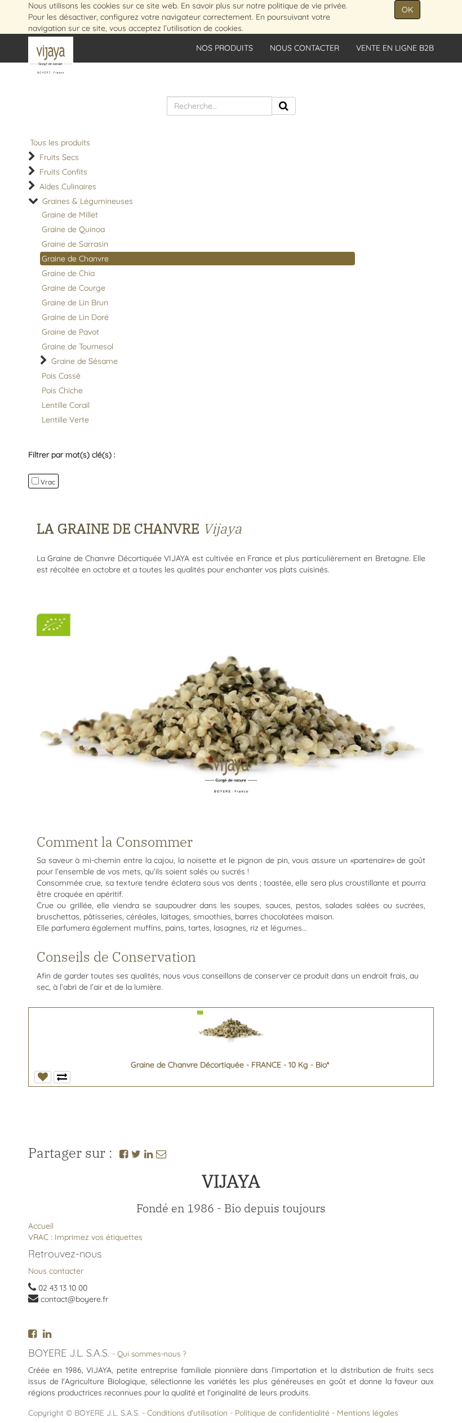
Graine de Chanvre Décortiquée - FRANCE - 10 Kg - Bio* (230, 1065)
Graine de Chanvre (75, 259)
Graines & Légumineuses (87, 201)
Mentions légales (367, 1413)
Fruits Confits (63, 172)
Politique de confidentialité (282, 1413)
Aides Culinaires (67, 186)
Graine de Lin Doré (75, 317)
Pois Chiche (62, 390)
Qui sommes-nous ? (151, 1353)
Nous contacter (55, 1271)
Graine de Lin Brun (75, 302)
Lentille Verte (65, 420)
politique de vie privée (307, 6)
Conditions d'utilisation (187, 1413)
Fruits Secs (59, 157)
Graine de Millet (70, 215)
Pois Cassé (61, 376)
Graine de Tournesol (77, 346)
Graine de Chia (68, 273)
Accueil (41, 1226)
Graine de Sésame (84, 361)
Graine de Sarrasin (75, 244)
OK (407, 10)
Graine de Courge (73, 288)
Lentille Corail (66, 405)
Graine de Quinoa (73, 229)
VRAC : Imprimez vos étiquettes (85, 1237)
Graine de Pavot (70, 332)
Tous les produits (60, 142)
